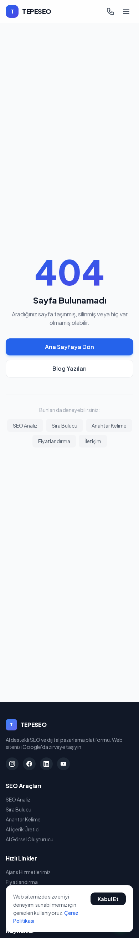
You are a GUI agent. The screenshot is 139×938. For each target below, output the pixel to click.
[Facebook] (29, 763)
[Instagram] (12, 763)
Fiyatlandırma (54, 441)
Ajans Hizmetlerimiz (28, 872)
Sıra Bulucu (64, 425)
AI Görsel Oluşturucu (29, 839)
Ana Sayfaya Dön (69, 346)
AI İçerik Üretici (23, 829)
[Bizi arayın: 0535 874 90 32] (110, 11)
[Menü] (126, 11)
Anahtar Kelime (109, 425)
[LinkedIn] (46, 763)
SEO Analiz (25, 425)
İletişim (92, 441)
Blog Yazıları (69, 368)
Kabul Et (108, 899)
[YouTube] (63, 763)
